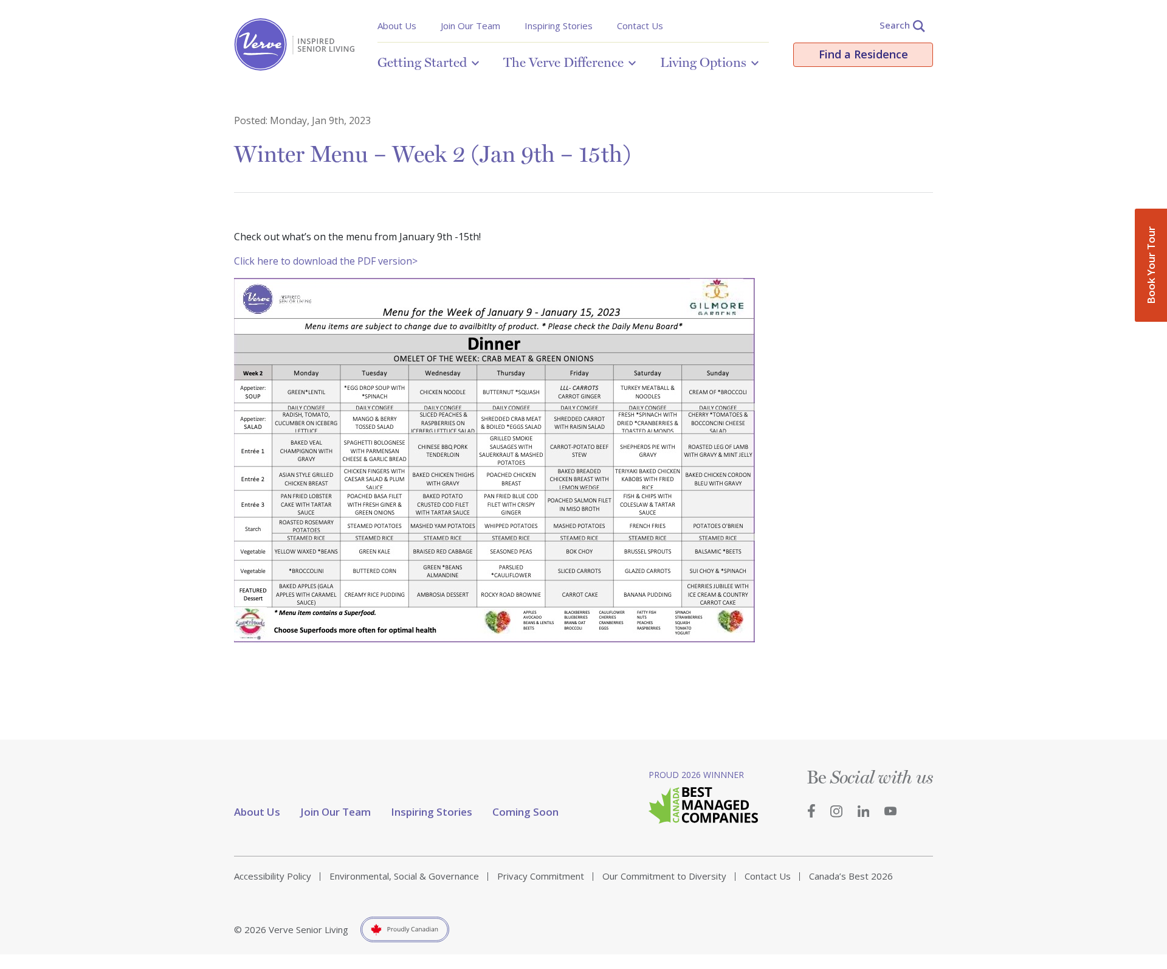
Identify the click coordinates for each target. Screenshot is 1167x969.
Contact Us (640, 25)
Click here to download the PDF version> (326, 261)
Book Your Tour (1151, 265)
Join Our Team (470, 25)
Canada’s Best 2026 (851, 876)
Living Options (703, 62)
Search (895, 25)
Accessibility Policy (272, 876)
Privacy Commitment (540, 876)
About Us (396, 25)
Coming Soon (525, 812)
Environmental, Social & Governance (404, 876)
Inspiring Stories (559, 25)
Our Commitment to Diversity (664, 876)
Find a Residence (863, 54)
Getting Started (422, 62)
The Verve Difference (563, 62)
